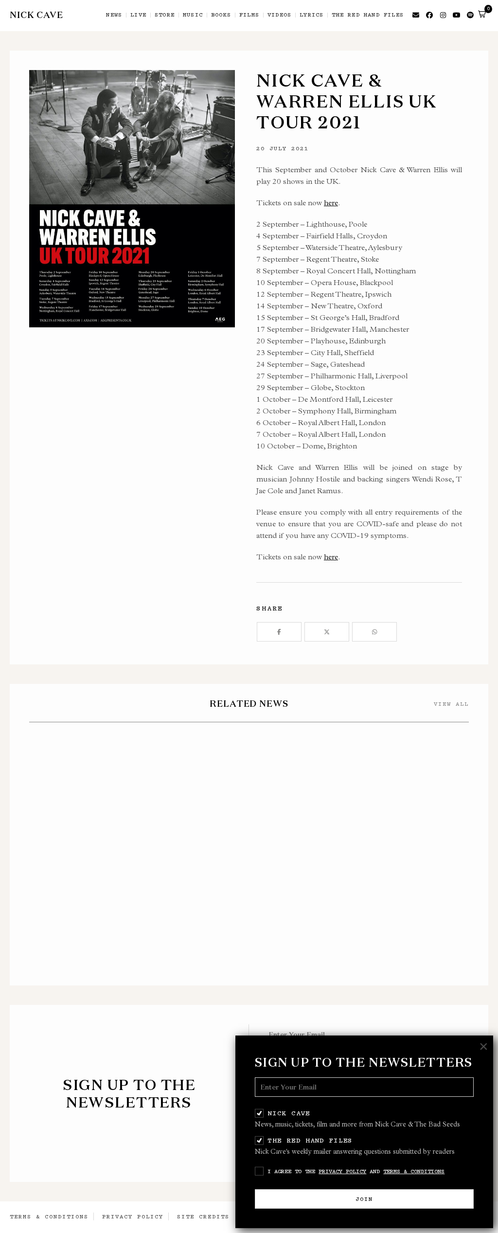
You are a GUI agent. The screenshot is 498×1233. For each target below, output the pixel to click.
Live (138, 15)
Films (249, 15)
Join (364, 1199)
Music (193, 15)
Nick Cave (288, 1112)
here (331, 202)
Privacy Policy (342, 1171)
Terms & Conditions (414, 1171)
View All (451, 704)
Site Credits (203, 1216)
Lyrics (311, 15)
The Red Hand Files (310, 1140)
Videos (279, 15)
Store (165, 15)
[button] (482, 14)
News (114, 15)
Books (221, 15)
